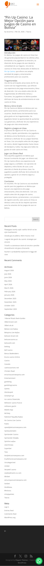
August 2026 (9, 270)
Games (7, 389)
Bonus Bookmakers (11, 353)
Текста (28, 32)
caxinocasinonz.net (11, 368)
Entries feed (9, 510)
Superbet (7, 448)
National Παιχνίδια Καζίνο (13, 417)
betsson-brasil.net (11, 336)
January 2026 (9, 295)
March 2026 (8, 288)
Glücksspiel (8, 392)
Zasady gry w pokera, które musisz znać (19, 236)
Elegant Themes (21, 560)
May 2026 (8, 281)
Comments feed (10, 514)
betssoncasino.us (10, 339)
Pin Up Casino (9, 71)
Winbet (7, 476)
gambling (8, 382)
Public (6, 424)
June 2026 (8, 277)
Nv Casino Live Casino (12, 420)
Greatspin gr (9, 396)
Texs (6, 452)
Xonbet (7, 483)
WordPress (22, 563)
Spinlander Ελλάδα (11, 438)
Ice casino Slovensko (12, 399)
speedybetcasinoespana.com (15, 427)
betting (7, 346)
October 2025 (9, 305)
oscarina (10, 32)
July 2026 (7, 274)
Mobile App (8, 410)
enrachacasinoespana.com (14, 374)
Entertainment (9, 378)
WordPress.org (9, 517)
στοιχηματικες (9, 494)
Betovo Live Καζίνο (11, 329)
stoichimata (8, 445)
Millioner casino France (13, 403)
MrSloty (7, 413)
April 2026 (8, 284)
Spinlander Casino (11, 434)
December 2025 (10, 298)
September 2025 (10, 309)
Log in (6, 507)
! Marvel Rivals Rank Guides (14, 318)
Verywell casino (10, 469)
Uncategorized (9, 462)
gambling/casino (10, 385)
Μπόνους (7, 490)
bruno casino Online (12, 357)
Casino (6, 360)
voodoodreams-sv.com (12, 473)
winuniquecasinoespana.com (15, 480)
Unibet (6, 466)
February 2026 (9, 291)
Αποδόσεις (8, 487)
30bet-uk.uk (8, 325)
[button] (39, 561)
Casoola (7, 364)
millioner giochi (10, 406)
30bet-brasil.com (10, 322)
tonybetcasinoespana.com (14, 455)
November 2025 (10, 302)
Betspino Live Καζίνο (12, 332)
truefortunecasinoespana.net (15, 459)
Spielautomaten (10, 431)
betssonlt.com (9, 343)
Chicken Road (9, 371)
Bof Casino (8, 350)
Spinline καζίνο (9, 441)
